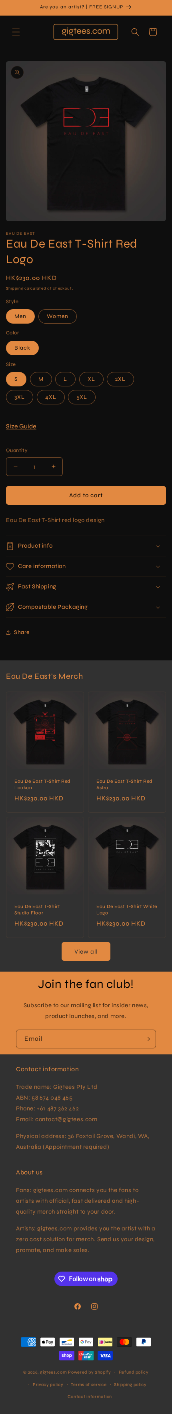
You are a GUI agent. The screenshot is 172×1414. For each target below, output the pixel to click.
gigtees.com (53, 1372)
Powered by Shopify (89, 1372)
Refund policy (134, 1372)
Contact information (90, 1396)
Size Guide (21, 426)
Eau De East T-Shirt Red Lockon (42, 784)
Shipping (15, 288)
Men (20, 316)
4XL (50, 397)
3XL (19, 397)
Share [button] (22, 632)
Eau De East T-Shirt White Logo (126, 910)
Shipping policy (130, 1384)
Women (57, 316)
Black (22, 347)
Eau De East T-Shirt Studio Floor (37, 910)
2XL (120, 379)
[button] (16, 32)
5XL (81, 397)
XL (91, 379)
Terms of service (88, 1384)
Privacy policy (48, 1384)
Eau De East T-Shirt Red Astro (124, 784)
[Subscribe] (147, 1039)
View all (86, 951)
